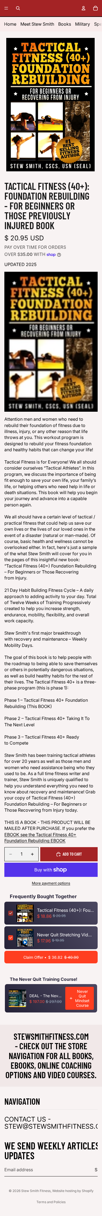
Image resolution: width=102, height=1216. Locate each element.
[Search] (18, 8)
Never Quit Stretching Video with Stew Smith (65, 934)
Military (82, 24)
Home (10, 24)
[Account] (83, 8)
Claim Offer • (51, 957)
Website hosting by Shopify (73, 1191)
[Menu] (6, 8)
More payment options (51, 883)
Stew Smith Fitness (36, 1191)
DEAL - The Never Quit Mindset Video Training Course (45, 995)
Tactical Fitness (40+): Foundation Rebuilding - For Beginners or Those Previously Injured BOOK (65, 910)
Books (64, 24)
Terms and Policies (51, 1202)
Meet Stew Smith (37, 24)
